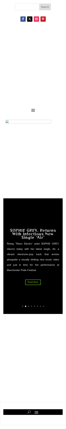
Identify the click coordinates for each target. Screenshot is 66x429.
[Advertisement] (33, 356)
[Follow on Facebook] (23, 19)
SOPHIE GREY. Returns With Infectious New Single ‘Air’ (33, 233)
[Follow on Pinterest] (43, 19)
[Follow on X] (29, 19)
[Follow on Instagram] (36, 19)
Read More (33, 281)
